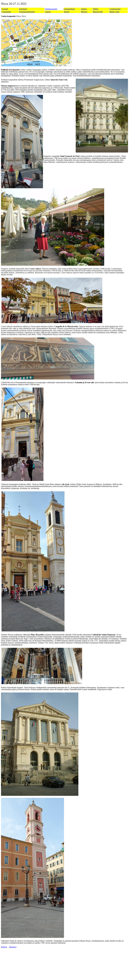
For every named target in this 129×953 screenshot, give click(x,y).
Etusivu (4, 947)
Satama (84, 9)
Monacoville (98, 12)
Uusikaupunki (115, 9)
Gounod (4, 9)
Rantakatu (23, 9)
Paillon (95, 9)
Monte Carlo (114, 12)
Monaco (84, 12)
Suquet (66, 12)
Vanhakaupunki (51, 9)
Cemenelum (6, 12)
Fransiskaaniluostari (27, 12)
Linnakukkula (69, 9)
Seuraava (12, 947)
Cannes (48, 12)
